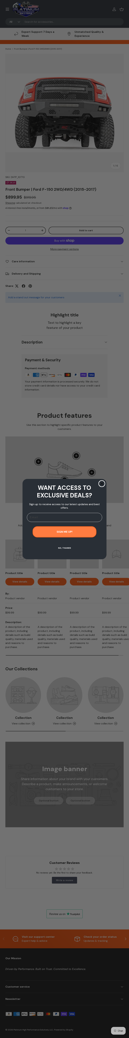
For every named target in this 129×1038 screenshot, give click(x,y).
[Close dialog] (102, 484)
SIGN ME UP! (64, 532)
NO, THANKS (64, 548)
